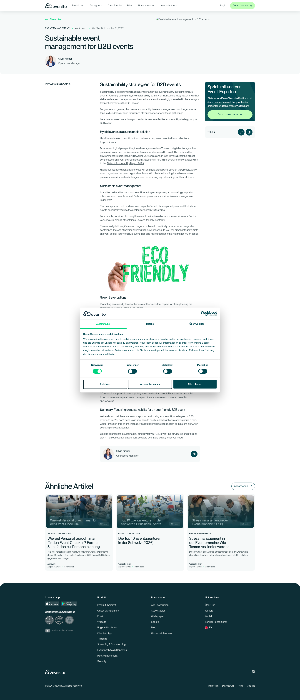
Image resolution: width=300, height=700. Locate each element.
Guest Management (108, 610)
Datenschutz (228, 686)
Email (100, 616)
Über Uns (210, 605)
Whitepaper (157, 616)
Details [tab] (150, 323)
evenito (152, 437)
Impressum (213, 686)
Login (223, 5)
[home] (56, 5)
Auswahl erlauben (150, 384)
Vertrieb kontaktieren (216, 621)
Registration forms (107, 627)
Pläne (130, 5)
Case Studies (115, 5)
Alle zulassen (195, 384)
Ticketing (102, 638)
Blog (153, 627)
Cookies (251, 686)
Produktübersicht (106, 605)
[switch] (132, 371)
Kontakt (209, 616)
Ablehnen (105, 384)
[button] (77, 5)
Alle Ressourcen (160, 605)
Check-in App (104, 633)
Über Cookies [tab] (196, 323)
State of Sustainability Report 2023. (125, 163)
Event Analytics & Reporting (112, 650)
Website (101, 621)
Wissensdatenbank (161, 633)
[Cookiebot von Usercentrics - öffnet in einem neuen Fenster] (203, 313)
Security (101, 661)
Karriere (209, 610)
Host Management (107, 655)
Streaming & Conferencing (111, 644)
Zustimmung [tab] (103, 323)
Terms (240, 686)
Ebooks (155, 621)
